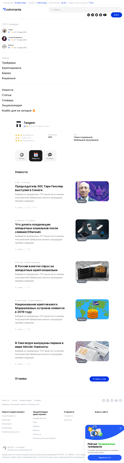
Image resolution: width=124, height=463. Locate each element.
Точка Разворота (15, 37)
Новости (7, 89)
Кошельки (9, 78)
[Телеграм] (92, 15)
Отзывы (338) (21, 32)
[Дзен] (100, 15)
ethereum (21, 221)
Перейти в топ (105, 458)
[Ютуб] (105, 15)
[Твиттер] (96, 15)
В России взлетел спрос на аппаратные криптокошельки (36, 268)
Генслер (26, 182)
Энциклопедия (12, 105)
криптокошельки (33, 262)
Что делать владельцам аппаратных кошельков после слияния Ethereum (36, 228)
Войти (116, 15)
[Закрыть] (120, 428)
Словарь (7, 100)
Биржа (6, 73)
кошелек (31, 221)
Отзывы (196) (21, 48)
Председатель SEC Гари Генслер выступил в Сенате (39, 188)
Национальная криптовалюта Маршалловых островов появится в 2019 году (40, 308)
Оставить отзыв (99, 379)
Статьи (6, 95)
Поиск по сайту (52, 10)
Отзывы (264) (22, 40)
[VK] (88, 15)
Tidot (10, 30)
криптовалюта (36, 300)
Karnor (11, 45)
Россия (20, 262)
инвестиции (22, 300)
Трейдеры (9, 62)
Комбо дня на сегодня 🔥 (18, 110)
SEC (18, 182)
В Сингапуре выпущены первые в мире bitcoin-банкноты (39, 344)
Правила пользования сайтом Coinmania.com (20, 404)
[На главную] (12, 9)
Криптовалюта (11, 67)
